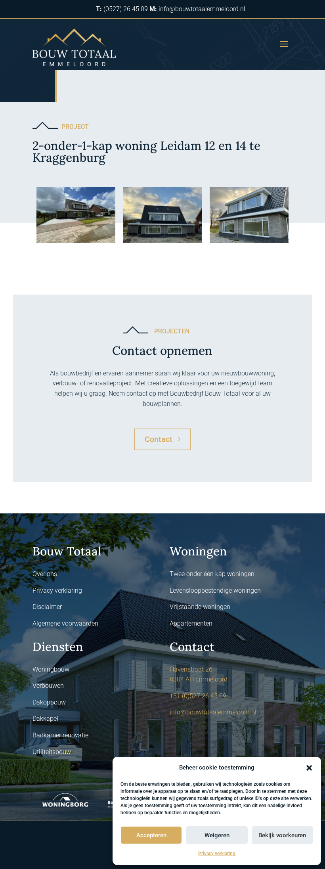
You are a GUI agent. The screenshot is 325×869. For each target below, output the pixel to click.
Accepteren (151, 835)
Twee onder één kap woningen (212, 574)
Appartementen (191, 623)
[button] (309, 768)
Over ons (44, 574)
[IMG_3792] (75, 243)
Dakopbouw (49, 702)
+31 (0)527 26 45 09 (198, 696)
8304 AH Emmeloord (199, 679)
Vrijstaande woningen (200, 607)
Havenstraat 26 (191, 669)
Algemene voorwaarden (65, 623)
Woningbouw (50, 669)
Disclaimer (47, 607)
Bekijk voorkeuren (282, 835)
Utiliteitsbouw (51, 752)
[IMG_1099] (249, 243)
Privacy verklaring (216, 853)
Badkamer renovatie (60, 735)
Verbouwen (48, 685)
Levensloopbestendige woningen (215, 590)
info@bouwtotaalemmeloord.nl (213, 712)
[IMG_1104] (162, 243)
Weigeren (217, 835)
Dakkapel (45, 718)
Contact (158, 439)
